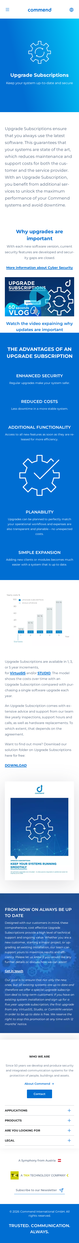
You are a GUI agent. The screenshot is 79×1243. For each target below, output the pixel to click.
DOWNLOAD (16, 765)
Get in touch (14, 971)
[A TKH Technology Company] (39, 1175)
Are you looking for (22, 1130)
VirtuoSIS (18, 673)
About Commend (37, 1084)
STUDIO (44, 673)
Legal (9, 1140)
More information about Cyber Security (39, 268)
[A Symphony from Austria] (39, 1160)
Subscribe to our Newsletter (37, 1190)
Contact (39, 1094)
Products (13, 1120)
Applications (16, 1110)
